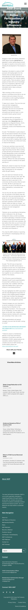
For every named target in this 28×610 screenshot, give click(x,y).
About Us (4, 517)
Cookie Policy (22, 602)
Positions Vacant (6, 532)
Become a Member (7, 529)
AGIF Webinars (6, 539)
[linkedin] (3, 592)
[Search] (24, 551)
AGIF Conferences (7, 537)
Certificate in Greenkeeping (10, 534)
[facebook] (6, 592)
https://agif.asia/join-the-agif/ (10, 346)
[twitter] (10, 592)
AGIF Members (6, 527)
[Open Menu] (25, 4)
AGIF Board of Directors (9, 520)
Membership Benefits (8, 522)
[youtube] (13, 592)
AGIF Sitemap (6, 544)
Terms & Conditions (20, 606)
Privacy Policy (12, 602)
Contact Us (5, 542)
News (3, 525)
